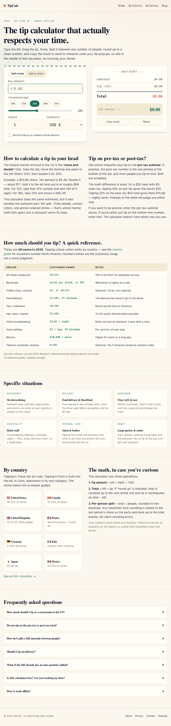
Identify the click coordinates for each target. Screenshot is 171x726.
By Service (152, 5)
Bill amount (16, 81)
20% (45, 103)
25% (56, 103)
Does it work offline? (19, 691)
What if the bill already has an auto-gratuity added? (37, 665)
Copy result (112, 121)
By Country (135, 5)
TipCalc (12, 5)
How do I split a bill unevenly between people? (33, 638)
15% (24, 103)
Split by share (36, 73)
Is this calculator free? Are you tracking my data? (36, 678)
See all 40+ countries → (20, 576)
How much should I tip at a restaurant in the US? (36, 612)
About (128, 715)
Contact (150, 715)
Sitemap (162, 715)
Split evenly (17, 73)
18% (34, 103)
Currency (53, 117)
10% (13, 103)
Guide (121, 5)
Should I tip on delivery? (21, 651)
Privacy (139, 715)
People (12, 117)
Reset (146, 121)
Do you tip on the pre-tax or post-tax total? (32, 625)
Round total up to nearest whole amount (36, 135)
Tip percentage (18, 97)
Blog (164, 5)
